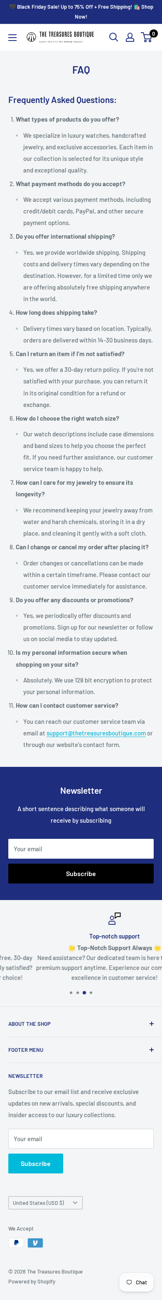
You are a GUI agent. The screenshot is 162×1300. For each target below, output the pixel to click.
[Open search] (113, 37)
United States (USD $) (38, 1202)
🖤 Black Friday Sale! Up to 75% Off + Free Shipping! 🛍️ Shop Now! (81, 11)
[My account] (130, 37)
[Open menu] (12, 37)
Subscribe (81, 873)
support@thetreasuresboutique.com (96, 733)
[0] (147, 37)
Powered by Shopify (31, 1281)
